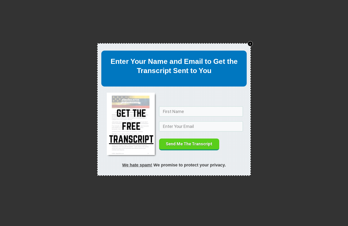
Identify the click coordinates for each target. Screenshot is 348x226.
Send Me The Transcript (189, 143)
